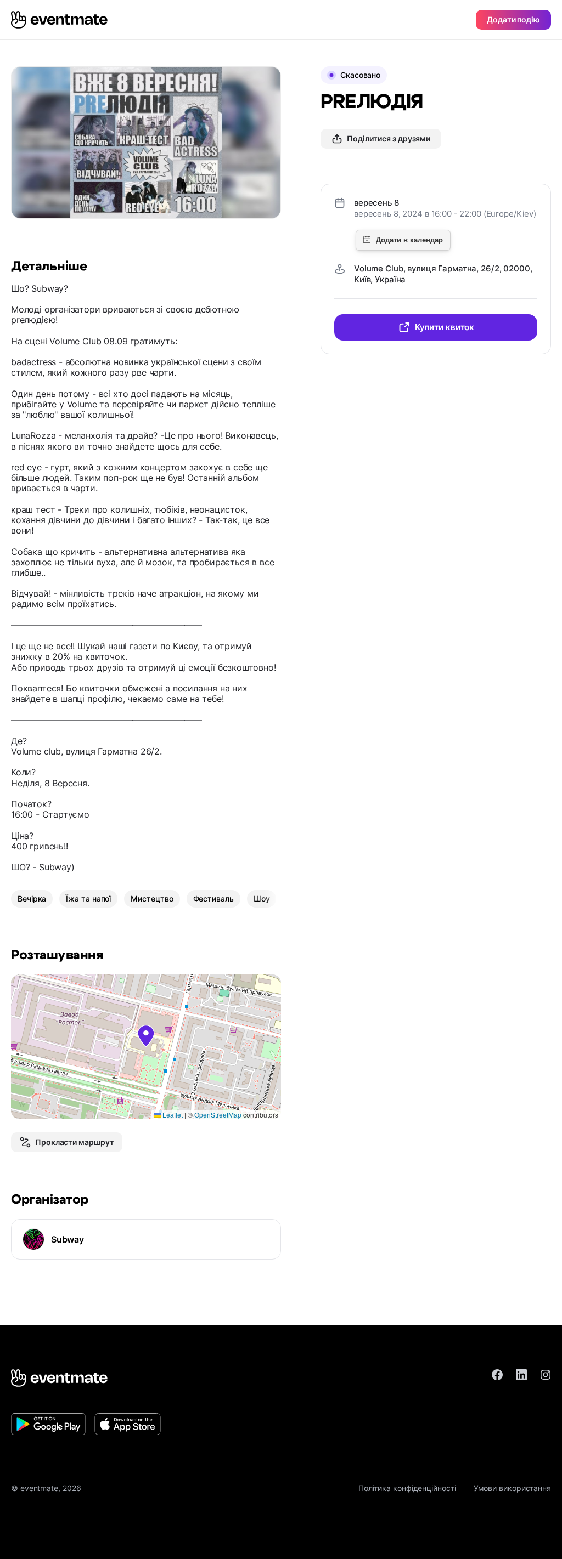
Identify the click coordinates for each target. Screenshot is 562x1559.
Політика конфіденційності (407, 1488)
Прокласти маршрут (74, 1142)
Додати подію (513, 19)
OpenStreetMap (217, 1114)
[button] (146, 1036)
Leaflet (172, 1114)
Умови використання (512, 1488)
